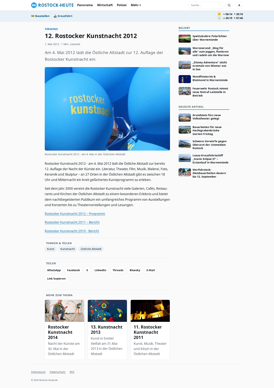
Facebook (73, 270)
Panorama (85, 5)
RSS (72, 372)
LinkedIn (100, 270)
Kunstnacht (67, 249)
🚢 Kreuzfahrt (62, 16)
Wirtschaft (105, 5)
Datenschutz (57, 372)
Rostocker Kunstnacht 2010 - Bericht (72, 231)
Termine (51, 29)
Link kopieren (56, 278)
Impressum (38, 372)
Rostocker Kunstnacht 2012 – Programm (75, 214)
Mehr (135, 5)
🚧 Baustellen (40, 16)
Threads (118, 270)
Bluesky (135, 270)
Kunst (50, 249)
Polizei (122, 5)
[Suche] (229, 5)
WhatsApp (54, 270)
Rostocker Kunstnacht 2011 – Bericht (72, 222)
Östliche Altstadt (91, 249)
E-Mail (151, 270)
